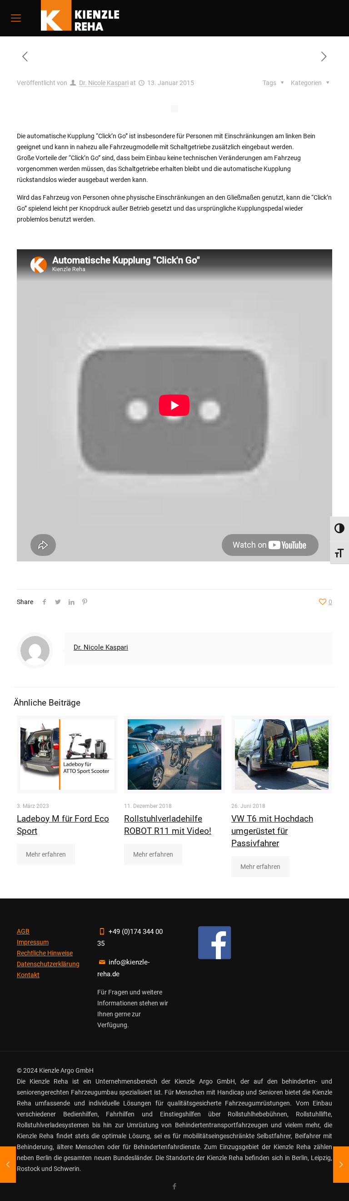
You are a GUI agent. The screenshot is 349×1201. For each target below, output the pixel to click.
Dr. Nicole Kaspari (104, 82)
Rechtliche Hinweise (45, 953)
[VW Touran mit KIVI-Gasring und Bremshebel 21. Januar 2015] (341, 1164)
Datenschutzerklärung (48, 964)
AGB (23, 931)
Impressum (33, 942)
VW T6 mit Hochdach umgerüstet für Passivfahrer (272, 830)
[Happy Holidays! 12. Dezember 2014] (8, 1164)
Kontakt (28, 975)
